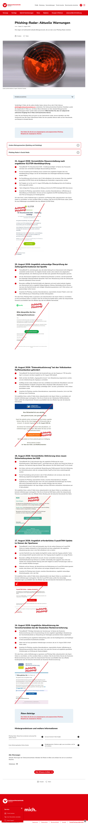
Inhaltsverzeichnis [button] (20, 97)
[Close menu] (21, 808)
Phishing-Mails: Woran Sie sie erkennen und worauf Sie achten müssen (22, 736)
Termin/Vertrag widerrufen (76, 822)
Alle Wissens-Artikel (42, 772)
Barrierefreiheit (55, 822)
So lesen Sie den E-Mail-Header (53, 737)
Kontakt (64, 822)
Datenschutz (44, 822)
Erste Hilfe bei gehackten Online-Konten (19, 745)
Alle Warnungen (14, 755)
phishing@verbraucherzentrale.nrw (25, 107)
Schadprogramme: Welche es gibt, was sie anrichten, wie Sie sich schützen (60, 745)
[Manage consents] (85, 821)
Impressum (35, 822)
